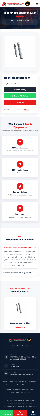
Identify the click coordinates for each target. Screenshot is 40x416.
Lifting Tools (25, 392)
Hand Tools (19, 20)
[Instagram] (27, 346)
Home (12, 20)
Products (22, 382)
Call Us (21, 102)
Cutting (25, 389)
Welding (8, 389)
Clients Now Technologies (26, 400)
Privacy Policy (22, 406)
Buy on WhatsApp (21, 96)
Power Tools (14, 392)
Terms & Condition (9, 406)
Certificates (33, 382)
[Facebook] (17, 346)
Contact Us (21, 385)
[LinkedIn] (22, 346)
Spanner (27, 20)
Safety (32, 389)
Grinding (16, 389)
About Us (13, 382)
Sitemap (31, 385)
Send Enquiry (21, 90)
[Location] (13, 346)
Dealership (10, 385)
